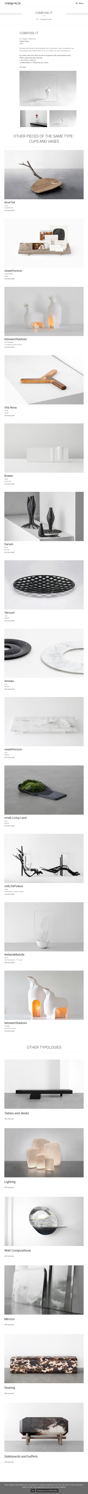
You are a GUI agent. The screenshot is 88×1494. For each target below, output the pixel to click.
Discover (10, 210)
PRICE (24, 67)
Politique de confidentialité (47, 1490)
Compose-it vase (45, 19)
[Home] (37, 19)
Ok (33, 1490)
